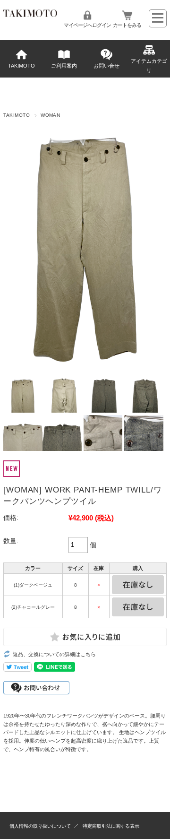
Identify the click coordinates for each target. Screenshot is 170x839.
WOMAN (50, 115)
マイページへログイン (87, 25)
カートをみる (127, 25)
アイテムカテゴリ (149, 65)
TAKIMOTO (21, 66)
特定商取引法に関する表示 (111, 826)
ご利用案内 (64, 66)
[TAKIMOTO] (30, 14)
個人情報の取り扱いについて (40, 826)
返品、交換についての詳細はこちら (54, 654)
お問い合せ (106, 66)
